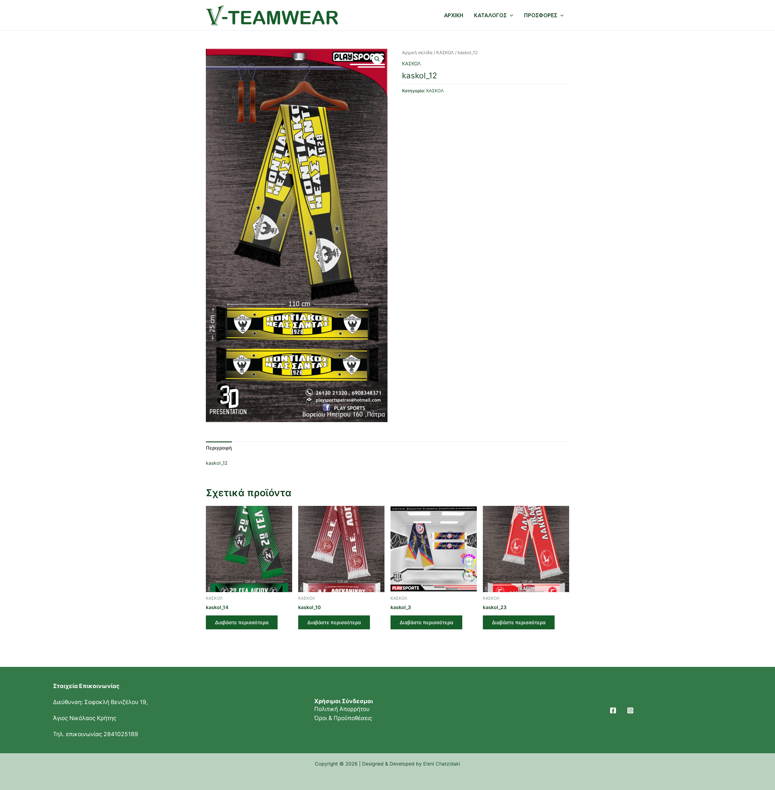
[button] (377, 59)
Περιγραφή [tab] (219, 448)
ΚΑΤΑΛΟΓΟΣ (490, 15)
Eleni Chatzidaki (441, 764)
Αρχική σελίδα (417, 52)
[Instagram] (630, 710)
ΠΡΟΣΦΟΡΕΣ (540, 15)
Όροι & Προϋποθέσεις (343, 718)
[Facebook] (613, 710)
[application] (510, 15)
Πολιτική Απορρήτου (342, 709)
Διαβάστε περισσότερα (242, 622)
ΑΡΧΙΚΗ (453, 15)
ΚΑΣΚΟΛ (445, 52)
